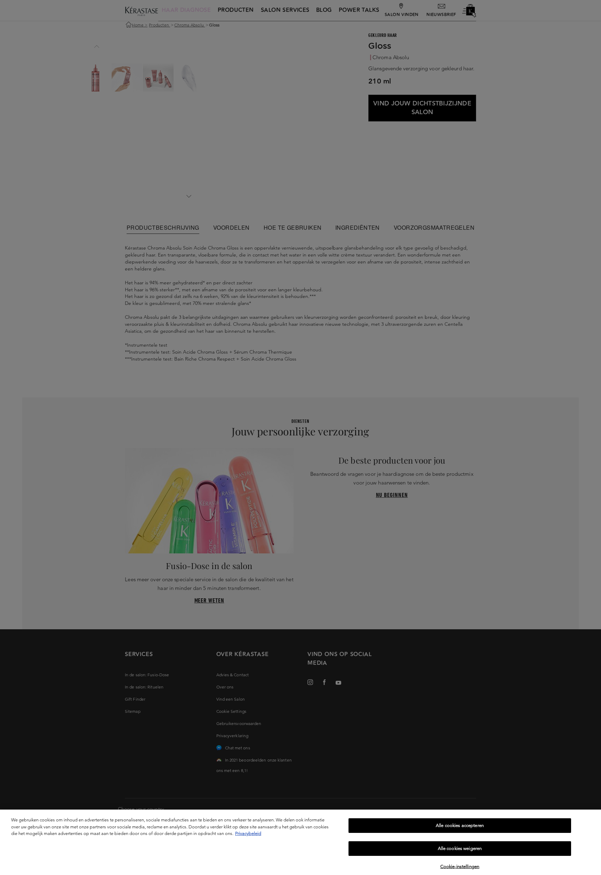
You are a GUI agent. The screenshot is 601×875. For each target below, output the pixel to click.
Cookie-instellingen (459, 866)
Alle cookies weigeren (460, 848)
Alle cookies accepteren (460, 825)
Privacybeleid (248, 833)
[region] (300, 842)
